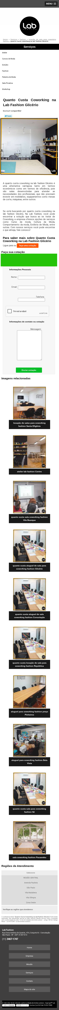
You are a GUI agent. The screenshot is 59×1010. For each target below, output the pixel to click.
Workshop (6, 89)
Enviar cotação (29, 370)
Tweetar (8, 115)
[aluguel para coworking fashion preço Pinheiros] (29, 690)
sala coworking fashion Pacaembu (29, 857)
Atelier (4, 53)
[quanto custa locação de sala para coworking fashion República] (29, 642)
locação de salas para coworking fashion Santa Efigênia (29, 424)
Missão (29, 964)
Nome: (14, 277)
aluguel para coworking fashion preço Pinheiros (29, 713)
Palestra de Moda (9, 77)
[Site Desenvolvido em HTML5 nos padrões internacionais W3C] (22, 1005)
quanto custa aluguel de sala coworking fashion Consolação (29, 615)
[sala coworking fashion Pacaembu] (29, 836)
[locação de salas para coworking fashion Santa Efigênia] (29, 402)
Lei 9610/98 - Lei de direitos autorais (18, 921)
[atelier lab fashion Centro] (29, 451)
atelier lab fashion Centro (29, 471)
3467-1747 (12, 938)
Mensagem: (36, 329)
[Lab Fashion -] (29, 22)
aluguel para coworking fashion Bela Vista (29, 761)
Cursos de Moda (8, 59)
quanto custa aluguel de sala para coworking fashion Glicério (29, 567)
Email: (15, 287)
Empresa (29, 956)
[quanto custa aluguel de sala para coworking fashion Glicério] (29, 545)
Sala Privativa (7, 83)
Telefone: (40, 297)
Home (29, 948)
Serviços (30, 46)
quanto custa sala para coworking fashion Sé (29, 810)
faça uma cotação (27, 245)
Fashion (5, 71)
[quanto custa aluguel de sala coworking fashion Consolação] (29, 593)
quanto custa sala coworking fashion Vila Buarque (29, 518)
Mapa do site (29, 989)
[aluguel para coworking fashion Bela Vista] (29, 739)
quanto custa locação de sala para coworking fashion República (29, 664)
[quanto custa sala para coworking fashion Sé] (29, 788)
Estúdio (5, 65)
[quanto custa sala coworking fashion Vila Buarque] (29, 496)
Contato (29, 981)
